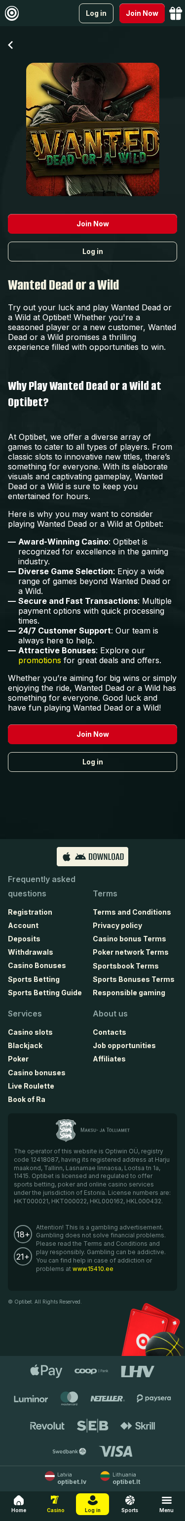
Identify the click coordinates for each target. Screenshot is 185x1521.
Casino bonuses (37, 1072)
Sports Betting (34, 979)
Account (23, 925)
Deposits (24, 938)
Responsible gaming (129, 992)
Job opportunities (124, 1045)
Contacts (109, 1032)
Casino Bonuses (37, 965)
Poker (18, 1059)
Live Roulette (31, 1086)
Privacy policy (117, 925)
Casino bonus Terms (129, 938)
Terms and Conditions (132, 912)
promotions (39, 660)
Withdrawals (30, 952)
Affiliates (109, 1059)
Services (25, 1013)
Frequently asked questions (41, 886)
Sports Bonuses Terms (134, 979)
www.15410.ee (93, 1268)
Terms (105, 893)
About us (110, 1013)
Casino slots (30, 1032)
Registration (30, 912)
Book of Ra (26, 1099)
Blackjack (25, 1045)
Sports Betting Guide (45, 992)
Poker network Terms (131, 952)
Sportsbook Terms (126, 966)
